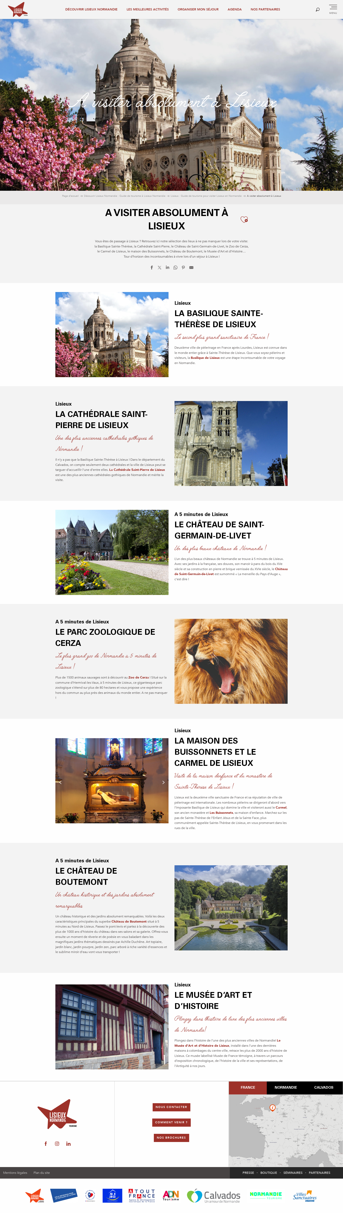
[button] (317, 9)
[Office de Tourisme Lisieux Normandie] (18, 9)
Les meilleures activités (148, 9)
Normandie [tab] (286, 1088)
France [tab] (248, 1088)
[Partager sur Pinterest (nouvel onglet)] (183, 268)
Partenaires (319, 1173)
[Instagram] (57, 1144)
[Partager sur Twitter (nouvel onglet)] (160, 268)
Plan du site (42, 1173)
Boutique (268, 1173)
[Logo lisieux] (57, 1114)
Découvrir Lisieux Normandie (91, 9)
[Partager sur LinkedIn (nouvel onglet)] (168, 268)
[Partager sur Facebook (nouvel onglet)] (152, 268)
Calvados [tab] (323, 1088)
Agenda (235, 9)
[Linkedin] (68, 1144)
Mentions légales (15, 1173)
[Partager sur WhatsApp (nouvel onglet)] (175, 268)
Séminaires (293, 1173)
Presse (248, 1173)
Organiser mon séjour (198, 9)
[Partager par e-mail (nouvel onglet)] (191, 268)
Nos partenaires (265, 9)
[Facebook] (45, 1144)
